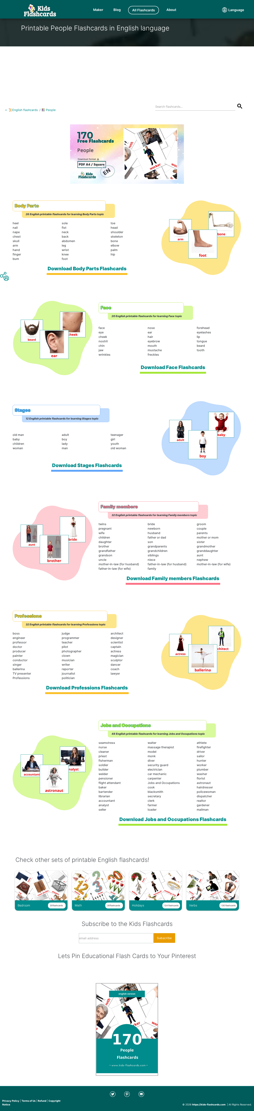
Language (229, 10)
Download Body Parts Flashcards (87, 268)
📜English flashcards (23, 110)
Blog (117, 10)
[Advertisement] (127, 72)
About (171, 10)
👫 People (48, 110)
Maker (98, 10)
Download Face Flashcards (173, 367)
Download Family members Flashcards (173, 578)
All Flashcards (143, 10)
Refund (42, 1100)
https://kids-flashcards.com (209, 1104)
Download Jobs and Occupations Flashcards (173, 819)
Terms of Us (29, 1100)
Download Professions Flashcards (87, 688)
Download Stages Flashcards (87, 465)
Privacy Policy (10, 1100)
